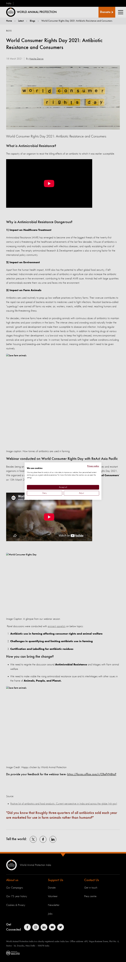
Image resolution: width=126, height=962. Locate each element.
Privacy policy (93, 466)
